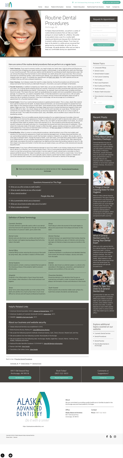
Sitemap (15, 437)
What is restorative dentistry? (20, 207)
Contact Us (115, 7)
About (47, 7)
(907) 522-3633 (54, 77)
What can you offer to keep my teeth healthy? (25, 187)
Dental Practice (99, 341)
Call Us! (112, 2)
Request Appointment (61, 378)
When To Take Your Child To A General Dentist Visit (101, 288)
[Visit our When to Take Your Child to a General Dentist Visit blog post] (103, 284)
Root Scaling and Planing (102, 86)
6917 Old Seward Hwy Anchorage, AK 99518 (87, 2)
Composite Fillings (100, 67)
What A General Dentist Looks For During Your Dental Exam (101, 239)
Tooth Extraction (100, 88)
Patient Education (79, 7)
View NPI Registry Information (53, 343)
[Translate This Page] (10, 455)
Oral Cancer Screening (102, 76)
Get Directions (19, 378)
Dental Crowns (99, 71)
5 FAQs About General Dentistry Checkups (103, 138)
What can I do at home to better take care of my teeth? (28, 204)
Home (40, 7)
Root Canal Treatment (101, 83)
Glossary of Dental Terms (41, 311)
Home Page (47, 314)
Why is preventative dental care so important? (25, 200)
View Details (26, 346)
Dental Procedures (100, 336)
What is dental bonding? (19, 193)
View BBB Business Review (41, 329)
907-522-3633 (56, 127)
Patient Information (57, 7)
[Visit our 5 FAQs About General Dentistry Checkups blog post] (103, 134)
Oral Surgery (98, 80)
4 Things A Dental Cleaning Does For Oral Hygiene (103, 189)
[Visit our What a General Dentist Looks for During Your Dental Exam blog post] (103, 233)
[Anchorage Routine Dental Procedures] (20, 56)
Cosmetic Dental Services (102, 333)
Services (68, 7)
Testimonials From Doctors (95, 7)
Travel (108, 7)
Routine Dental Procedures (23, 359)
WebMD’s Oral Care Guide (24, 317)
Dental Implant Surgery (102, 73)
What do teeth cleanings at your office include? (26, 190)
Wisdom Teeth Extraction (102, 92)
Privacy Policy (9, 437)
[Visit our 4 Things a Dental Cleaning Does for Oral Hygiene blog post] (103, 185)
